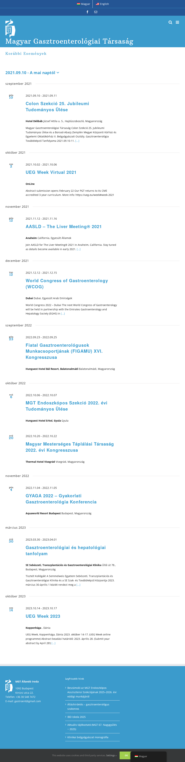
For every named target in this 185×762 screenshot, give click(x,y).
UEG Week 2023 (43, 616)
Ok (126, 755)
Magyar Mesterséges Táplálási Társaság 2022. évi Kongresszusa (70, 447)
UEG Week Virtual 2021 (51, 172)
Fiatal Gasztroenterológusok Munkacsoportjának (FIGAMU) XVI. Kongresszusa (64, 351)
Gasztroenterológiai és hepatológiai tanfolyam (66, 550)
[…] (79, 249)
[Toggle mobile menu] (178, 22)
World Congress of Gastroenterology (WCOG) (67, 283)
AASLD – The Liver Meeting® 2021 (64, 226)
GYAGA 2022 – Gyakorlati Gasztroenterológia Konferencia (61, 498)
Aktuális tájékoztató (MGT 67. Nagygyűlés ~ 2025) (92, 727)
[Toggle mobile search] (170, 22)
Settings (110, 755)
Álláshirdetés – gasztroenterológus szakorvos (88, 706)
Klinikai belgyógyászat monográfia (87, 737)
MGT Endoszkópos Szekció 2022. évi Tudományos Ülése (66, 406)
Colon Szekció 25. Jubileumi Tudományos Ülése (57, 106)
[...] (77, 140)
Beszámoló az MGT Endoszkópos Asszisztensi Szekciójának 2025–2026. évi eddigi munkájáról (92, 692)
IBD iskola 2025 (76, 717)
